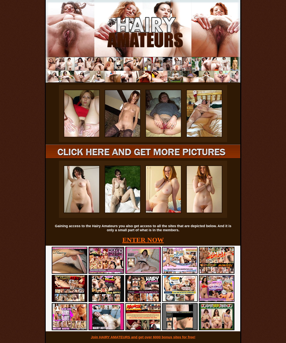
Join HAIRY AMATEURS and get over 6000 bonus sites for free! (143, 337)
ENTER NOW (143, 240)
